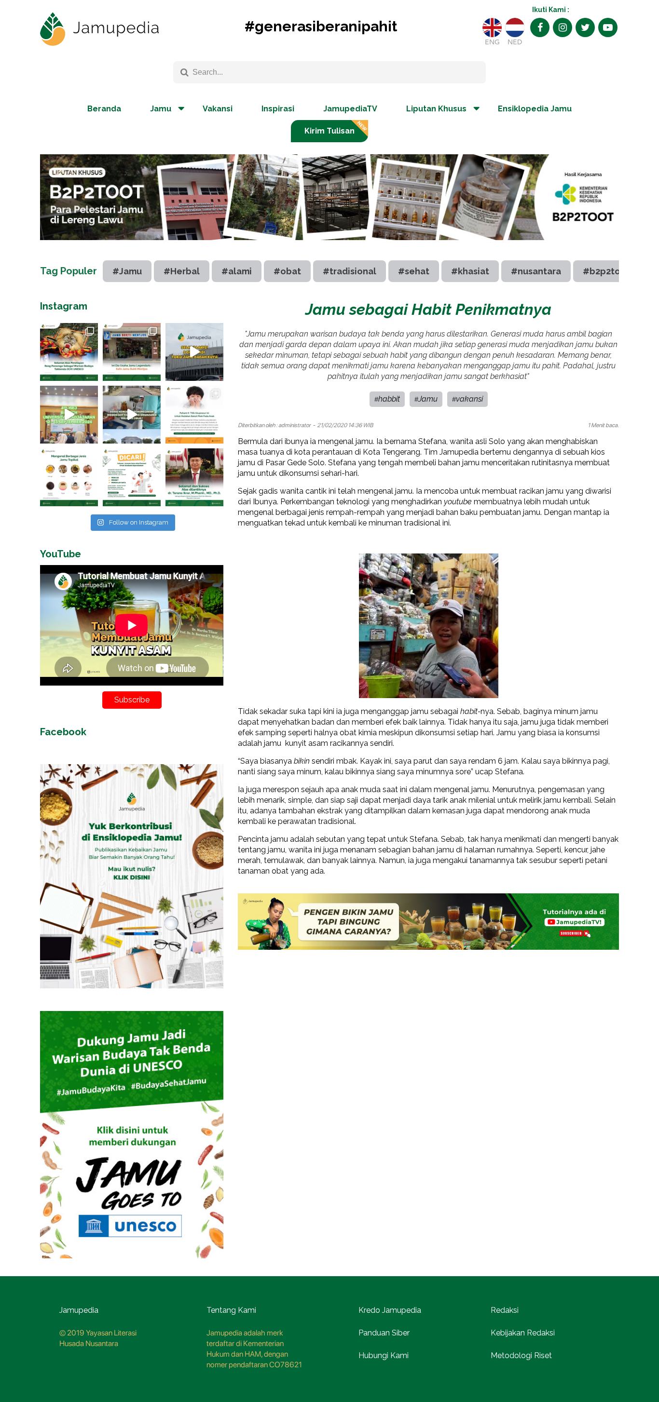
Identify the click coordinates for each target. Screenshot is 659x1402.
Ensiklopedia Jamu (535, 108)
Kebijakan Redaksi (523, 1332)
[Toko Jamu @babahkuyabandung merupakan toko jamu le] (194, 352)
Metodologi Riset (521, 1355)
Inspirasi (277, 108)
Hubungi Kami (383, 1355)
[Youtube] (608, 27)
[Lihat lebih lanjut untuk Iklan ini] (131, 995)
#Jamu (127, 271)
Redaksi (505, 1310)
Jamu (428, 399)
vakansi (469, 399)
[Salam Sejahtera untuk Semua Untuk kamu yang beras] (132, 477)
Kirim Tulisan (329, 130)
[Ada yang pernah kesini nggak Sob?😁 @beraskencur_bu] (132, 415)
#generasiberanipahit (321, 26)
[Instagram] (562, 27)
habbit (389, 399)
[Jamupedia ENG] (492, 27)
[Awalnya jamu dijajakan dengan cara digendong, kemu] (132, 352)
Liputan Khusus (436, 108)
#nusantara (536, 271)
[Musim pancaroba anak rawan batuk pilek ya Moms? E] (194, 415)
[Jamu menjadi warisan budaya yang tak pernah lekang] (69, 477)
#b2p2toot (606, 271)
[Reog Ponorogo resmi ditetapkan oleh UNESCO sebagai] (69, 352)
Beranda (104, 108)
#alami (236, 271)
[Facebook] (539, 27)
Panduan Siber (384, 1332)
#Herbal (182, 271)
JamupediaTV (350, 108)
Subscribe (132, 699)
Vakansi (218, 108)
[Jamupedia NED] (514, 27)
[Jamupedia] (99, 29)
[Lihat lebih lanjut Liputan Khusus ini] (329, 247)
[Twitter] (585, 27)
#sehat (413, 271)
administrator (294, 425)
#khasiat (470, 271)
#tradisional (349, 271)
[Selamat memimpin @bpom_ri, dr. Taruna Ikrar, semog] (194, 477)
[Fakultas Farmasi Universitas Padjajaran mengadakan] (69, 415)
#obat (287, 271)
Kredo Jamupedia (389, 1310)
